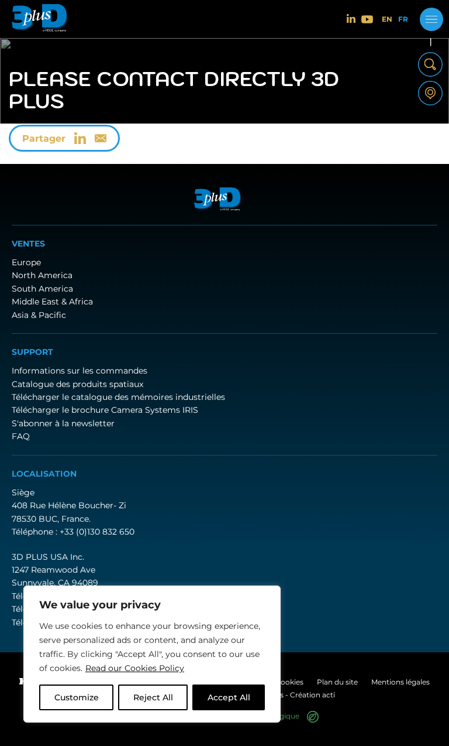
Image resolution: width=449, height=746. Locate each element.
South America (42, 288)
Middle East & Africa (52, 301)
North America (42, 275)
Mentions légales (400, 681)
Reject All (153, 697)
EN (387, 19)
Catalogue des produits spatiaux (77, 384)
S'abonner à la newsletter (63, 423)
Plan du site (337, 681)
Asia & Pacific (39, 315)
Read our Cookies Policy (134, 668)
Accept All (229, 697)
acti (328, 694)
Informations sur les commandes (79, 370)
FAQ (21, 436)
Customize (76, 697)
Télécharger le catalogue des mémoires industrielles (118, 397)
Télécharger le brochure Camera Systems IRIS (105, 410)
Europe (26, 262)
